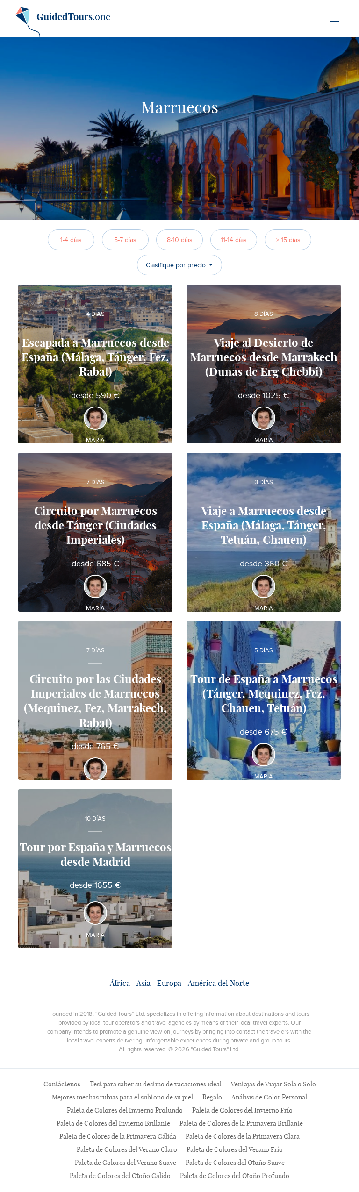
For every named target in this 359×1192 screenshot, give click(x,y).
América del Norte (218, 983)
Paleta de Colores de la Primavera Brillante (241, 1124)
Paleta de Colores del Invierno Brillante (113, 1124)
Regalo (212, 1097)
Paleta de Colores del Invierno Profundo (125, 1110)
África (120, 983)
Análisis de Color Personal (269, 1097)
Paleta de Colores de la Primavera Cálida (117, 1137)
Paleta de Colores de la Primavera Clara (243, 1137)
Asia (143, 983)
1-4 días (71, 240)
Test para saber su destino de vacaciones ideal (156, 1084)
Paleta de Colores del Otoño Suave (235, 1163)
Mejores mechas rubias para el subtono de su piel (122, 1097)
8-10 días (180, 240)
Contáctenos (61, 1084)
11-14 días (234, 240)
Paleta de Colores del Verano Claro (127, 1150)
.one (73, 17)
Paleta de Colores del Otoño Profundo (234, 1176)
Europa (169, 983)
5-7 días (125, 240)
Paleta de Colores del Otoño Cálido (120, 1176)
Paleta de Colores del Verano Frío (235, 1150)
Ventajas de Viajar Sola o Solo (273, 1084)
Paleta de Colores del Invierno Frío (242, 1110)
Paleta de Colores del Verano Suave (125, 1163)
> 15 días (288, 240)
